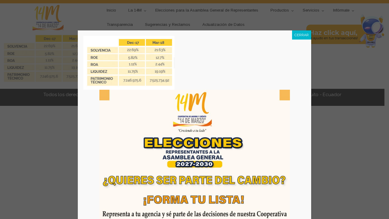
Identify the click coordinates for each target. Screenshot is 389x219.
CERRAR (301, 35)
